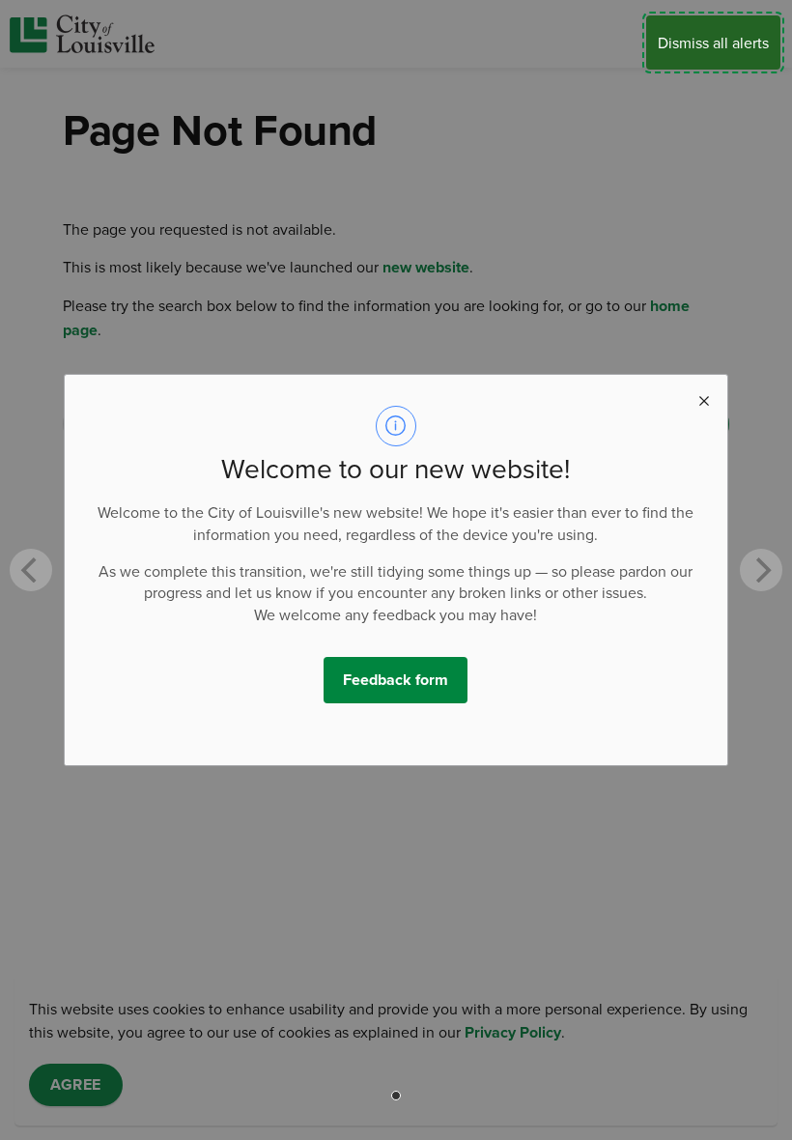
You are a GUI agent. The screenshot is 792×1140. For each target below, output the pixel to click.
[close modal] (704, 398)
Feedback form (395, 680)
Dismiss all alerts (713, 42)
